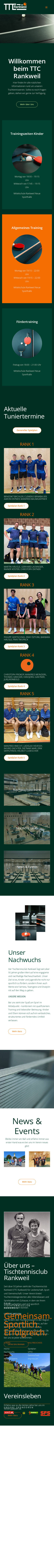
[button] (6, 1159)
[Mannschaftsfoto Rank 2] (27, 519)
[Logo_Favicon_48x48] (27, 660)
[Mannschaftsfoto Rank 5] (27, 698)
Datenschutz (33, 1355)
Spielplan (32, 1348)
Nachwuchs (9, 1352)
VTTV (30, 1352)
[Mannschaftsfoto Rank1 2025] (27, 449)
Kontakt (7, 1362)
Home (6, 1348)
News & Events (10, 1358)
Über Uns (8, 1355)
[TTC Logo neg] (15, 3)
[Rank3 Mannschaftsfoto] (27, 589)
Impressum (33, 1358)
